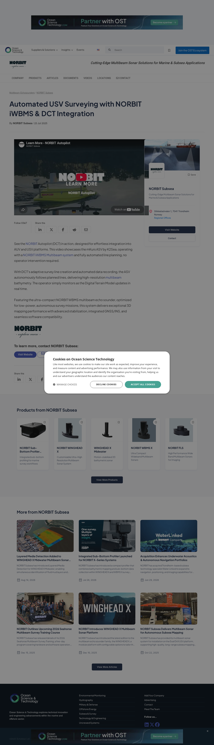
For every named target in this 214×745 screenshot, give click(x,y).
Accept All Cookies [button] (143, 384)
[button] (65, 384)
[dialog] (107, 372)
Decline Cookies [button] (106, 384)
